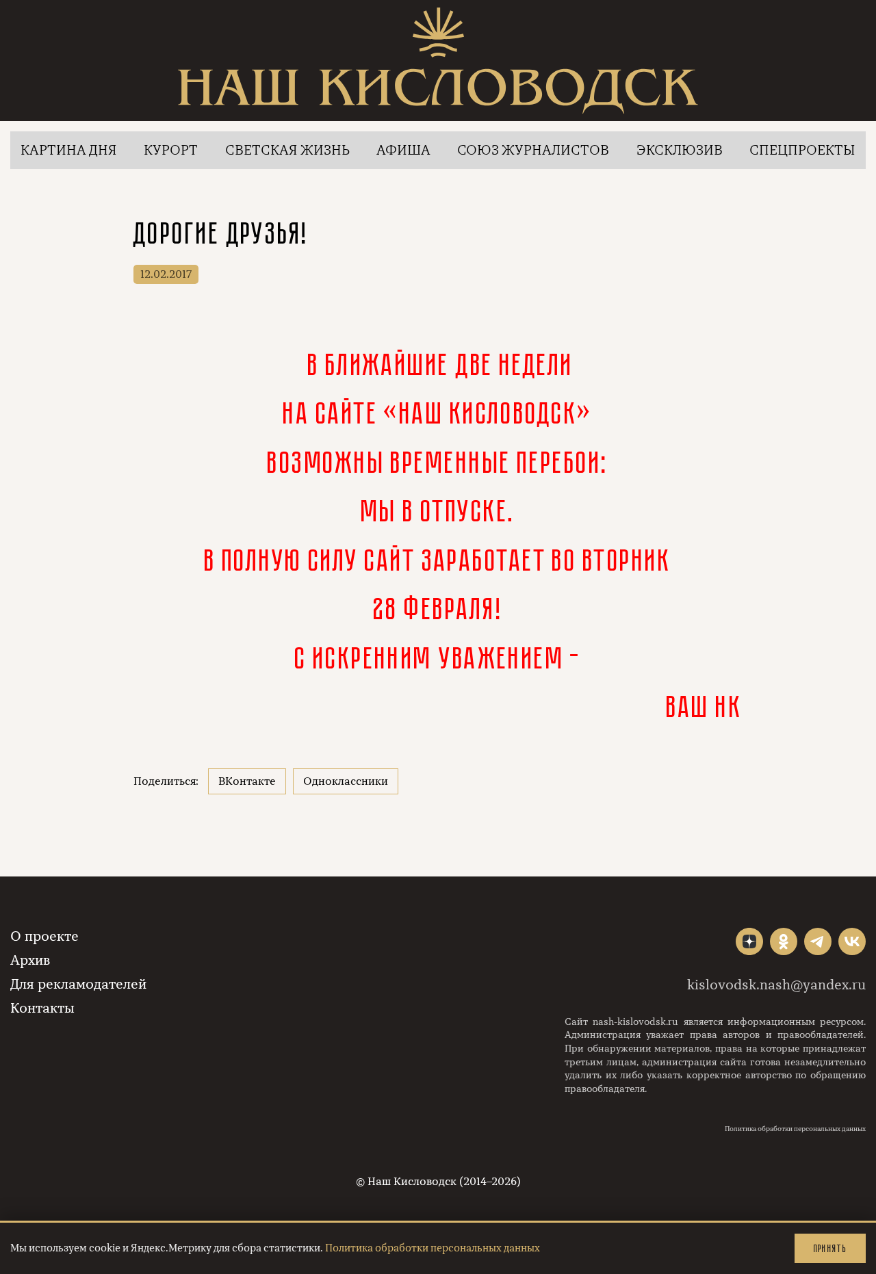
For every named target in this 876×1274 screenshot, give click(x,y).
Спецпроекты (802, 150)
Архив (30, 960)
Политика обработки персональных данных (795, 1129)
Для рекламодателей (78, 984)
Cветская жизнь (287, 150)
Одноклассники (345, 781)
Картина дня (69, 150)
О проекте (44, 936)
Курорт (171, 150)
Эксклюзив (679, 150)
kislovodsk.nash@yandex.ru (776, 984)
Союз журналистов (533, 150)
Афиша (403, 150)
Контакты (42, 1008)
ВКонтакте (247, 781)
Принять (830, 1248)
